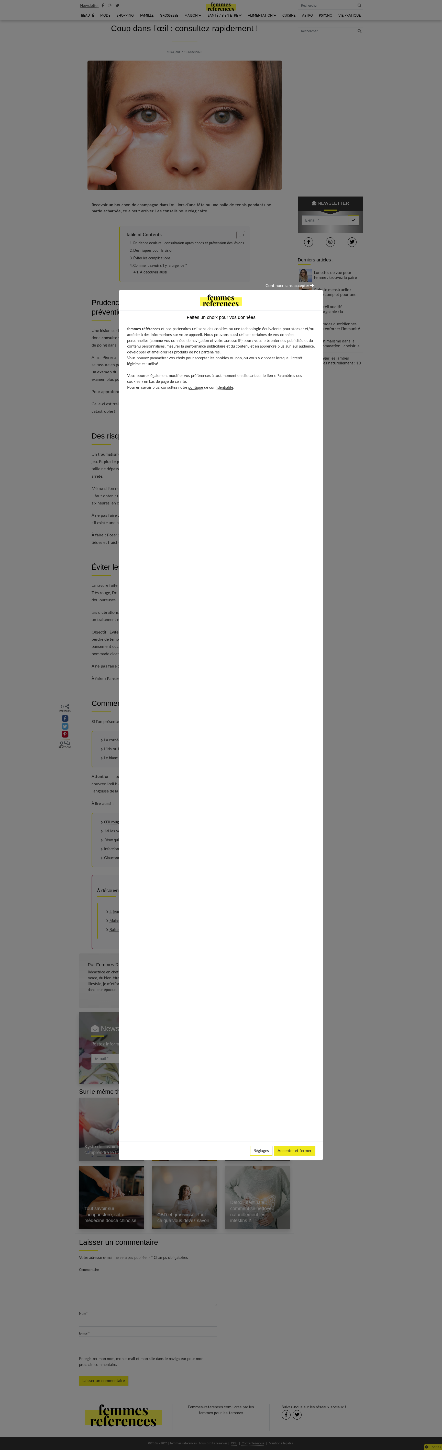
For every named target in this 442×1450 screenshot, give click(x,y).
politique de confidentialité (210, 387)
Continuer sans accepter (288, 286)
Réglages (261, 1151)
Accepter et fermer (295, 1151)
